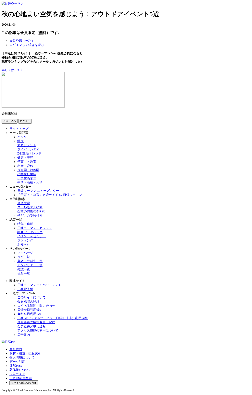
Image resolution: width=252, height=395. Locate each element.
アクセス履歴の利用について (37, 330)
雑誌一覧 (23, 269)
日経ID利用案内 (20, 378)
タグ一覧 (23, 257)
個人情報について (22, 357)
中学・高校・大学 (30, 182)
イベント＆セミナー (31, 236)
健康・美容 (25, 157)
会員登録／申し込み (31, 326)
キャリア (23, 137)
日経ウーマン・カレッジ (34, 228)
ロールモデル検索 (30, 207)
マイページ (25, 252)
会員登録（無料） (22, 40)
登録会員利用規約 (30, 309)
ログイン (25, 121)
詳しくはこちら (13, 70)
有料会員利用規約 (30, 314)
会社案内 (15, 349)
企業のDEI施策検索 (31, 211)
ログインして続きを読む (26, 45)
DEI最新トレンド (29, 153)
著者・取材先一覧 (30, 261)
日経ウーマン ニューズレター (38, 190)
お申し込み (9, 121)
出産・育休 (25, 166)
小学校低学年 (26, 174)
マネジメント (26, 145)
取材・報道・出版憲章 (25, 353)
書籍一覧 (23, 273)
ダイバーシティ (28, 149)
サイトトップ (18, 128)
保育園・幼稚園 (28, 170)
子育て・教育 (26, 161)
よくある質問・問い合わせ (36, 305)
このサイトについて (31, 297)
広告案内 (23, 334)
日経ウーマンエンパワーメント (39, 285)
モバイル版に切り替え (24, 382)
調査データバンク (30, 232)
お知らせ (23, 244)
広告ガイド (17, 374)
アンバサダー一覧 (30, 265)
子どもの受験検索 (30, 215)
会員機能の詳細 (28, 301)
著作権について (20, 370)
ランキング (25, 240)
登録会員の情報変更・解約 (36, 322)
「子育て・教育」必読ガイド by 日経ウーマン (49, 195)
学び (20, 141)
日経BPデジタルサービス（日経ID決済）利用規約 (52, 318)
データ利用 (17, 361)
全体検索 (23, 203)
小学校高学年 (26, 178)
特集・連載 (25, 223)
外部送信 (15, 365)
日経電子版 (25, 289)
